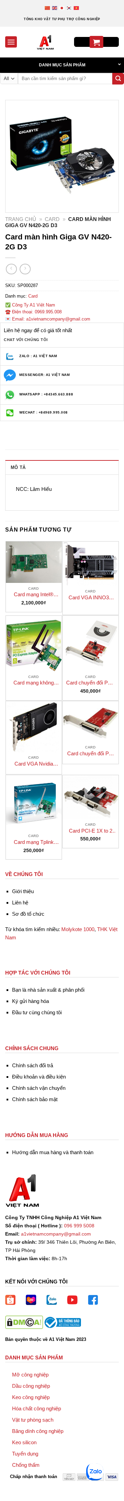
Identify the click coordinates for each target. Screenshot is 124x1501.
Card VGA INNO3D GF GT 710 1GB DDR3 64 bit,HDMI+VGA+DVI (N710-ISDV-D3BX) (90, 598)
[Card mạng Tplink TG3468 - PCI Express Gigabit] (34, 803)
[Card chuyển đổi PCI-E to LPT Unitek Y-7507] (90, 643)
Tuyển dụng (25, 1454)
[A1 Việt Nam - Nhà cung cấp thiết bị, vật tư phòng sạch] (45, 42)
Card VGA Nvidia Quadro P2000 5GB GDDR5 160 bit (33, 764)
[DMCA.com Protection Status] (24, 1322)
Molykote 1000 (77, 929)
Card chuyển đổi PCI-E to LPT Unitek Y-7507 (90, 683)
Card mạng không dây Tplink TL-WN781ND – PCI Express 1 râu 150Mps (33, 683)
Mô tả (18, 467)
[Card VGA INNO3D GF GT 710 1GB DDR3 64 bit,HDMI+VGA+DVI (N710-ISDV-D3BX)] (90, 563)
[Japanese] (62, 8)
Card (52, 219)
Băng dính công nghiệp (37, 1431)
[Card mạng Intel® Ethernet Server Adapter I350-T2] (34, 562)
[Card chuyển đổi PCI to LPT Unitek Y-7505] (90, 721)
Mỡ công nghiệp (30, 1375)
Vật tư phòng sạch (32, 1420)
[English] (55, 8)
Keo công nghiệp (31, 1397)
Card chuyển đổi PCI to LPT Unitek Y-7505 (90, 753)
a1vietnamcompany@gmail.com (56, 1234)
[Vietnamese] (77, 8)
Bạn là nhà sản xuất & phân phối (48, 990)
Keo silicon (24, 1442)
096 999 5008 (79, 1225)
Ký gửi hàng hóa (30, 1001)
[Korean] (69, 8)
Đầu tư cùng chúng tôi (37, 1012)
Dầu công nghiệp (31, 1386)
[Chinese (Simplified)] (48, 8)
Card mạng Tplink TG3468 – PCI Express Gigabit (34, 842)
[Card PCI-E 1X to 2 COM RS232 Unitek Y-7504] (90, 797)
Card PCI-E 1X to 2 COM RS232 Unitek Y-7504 (90, 831)
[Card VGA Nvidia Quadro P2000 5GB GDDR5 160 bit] (34, 726)
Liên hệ (20, 902)
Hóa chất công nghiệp (36, 1408)
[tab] (62, 467)
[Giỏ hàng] (96, 42)
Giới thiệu (23, 891)
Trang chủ (20, 219)
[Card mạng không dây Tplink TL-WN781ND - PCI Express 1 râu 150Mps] (34, 643)
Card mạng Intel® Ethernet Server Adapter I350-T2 (33, 594)
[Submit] (118, 78)
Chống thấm (26, 1465)
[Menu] (11, 42)
